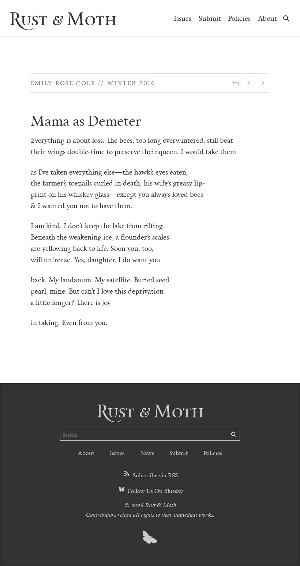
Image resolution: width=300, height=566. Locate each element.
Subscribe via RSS (154, 475)
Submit (210, 18)
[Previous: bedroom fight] (249, 83)
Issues (182, 18)
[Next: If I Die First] (262, 83)
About (267, 18)
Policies (239, 18)
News (147, 452)
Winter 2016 (131, 83)
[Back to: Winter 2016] (235, 83)
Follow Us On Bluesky (154, 490)
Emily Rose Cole (63, 83)
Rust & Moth (63, 18)
